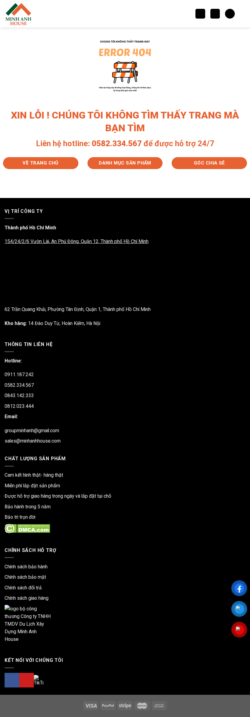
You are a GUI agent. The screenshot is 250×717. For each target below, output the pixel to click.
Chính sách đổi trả (23, 588)
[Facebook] (12, 680)
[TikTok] (39, 680)
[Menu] (215, 14)
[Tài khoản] (242, 13)
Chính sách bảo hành (26, 567)
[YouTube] (26, 680)
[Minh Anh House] (19, 13)
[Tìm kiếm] (200, 14)
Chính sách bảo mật (25, 577)
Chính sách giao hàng (26, 598)
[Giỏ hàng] (229, 14)
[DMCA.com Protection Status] (27, 528)
